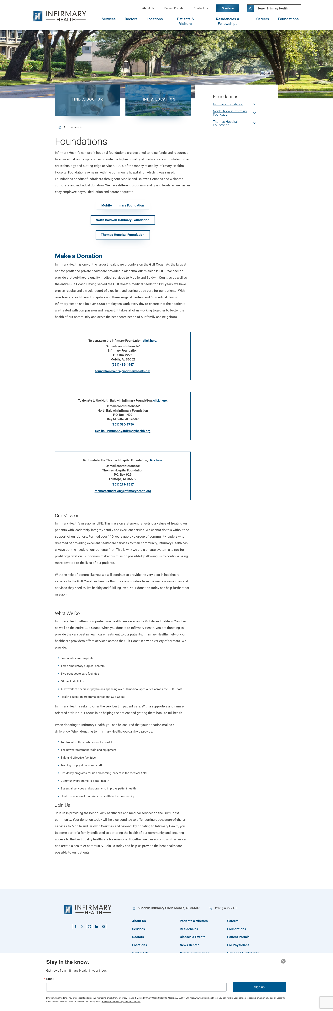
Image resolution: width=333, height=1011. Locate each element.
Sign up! (259, 987)
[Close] (283, 961)
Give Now (228, 8)
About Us (148, 8)
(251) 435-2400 (226, 908)
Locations (155, 19)
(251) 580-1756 (123, 424)
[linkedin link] (96, 926)
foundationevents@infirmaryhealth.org (122, 371)
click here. (150, 341)
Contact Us (201, 8)
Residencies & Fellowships (227, 21)
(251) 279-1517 (123, 484)
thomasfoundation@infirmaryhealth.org (123, 491)
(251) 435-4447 (123, 364)
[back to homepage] (59, 127)
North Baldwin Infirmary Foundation (123, 220)
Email (50, 978)
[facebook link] (75, 926)
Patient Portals (173, 8)
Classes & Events (192, 937)
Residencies (189, 929)
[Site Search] (250, 8)
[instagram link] (89, 926)
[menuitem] (237, 106)
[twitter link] (82, 926)
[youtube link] (103, 926)
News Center (189, 945)
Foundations (288, 19)
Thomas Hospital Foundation (123, 235)
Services (109, 19)
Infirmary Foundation (228, 104)
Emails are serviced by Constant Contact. (121, 1001)
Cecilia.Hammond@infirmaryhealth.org (122, 431)
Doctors (131, 19)
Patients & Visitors (185, 21)
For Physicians (238, 945)
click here (160, 400)
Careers (262, 19)
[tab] (108, 21)
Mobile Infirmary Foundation (122, 205)
